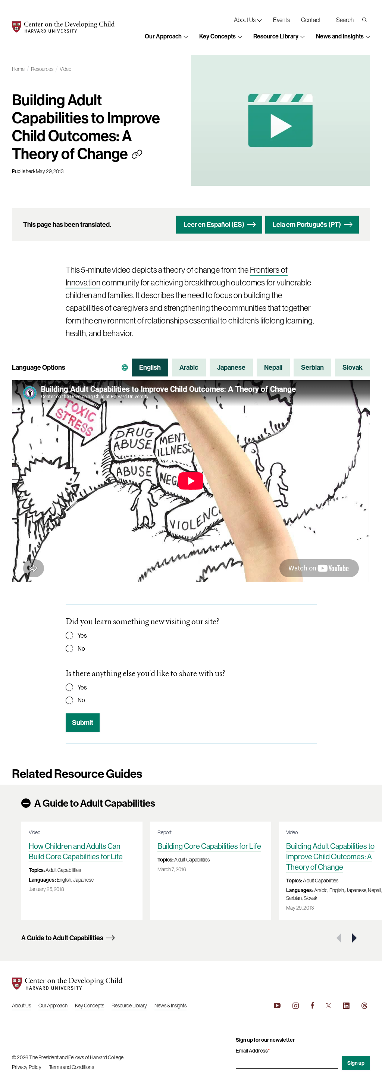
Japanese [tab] (231, 367)
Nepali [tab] (273, 367)
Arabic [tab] (188, 367)
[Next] (354, 938)
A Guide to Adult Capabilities (94, 803)
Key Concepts (89, 1005)
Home (18, 69)
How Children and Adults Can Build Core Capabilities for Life (76, 851)
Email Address (253, 1050)
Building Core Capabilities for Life (209, 846)
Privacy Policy (26, 1067)
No (81, 648)
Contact (311, 20)
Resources (42, 69)
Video (65, 69)
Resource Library (129, 1005)
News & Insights (170, 1005)
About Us (21, 1005)
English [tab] (150, 367)
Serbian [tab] (312, 367)
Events (281, 20)
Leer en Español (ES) (214, 224)
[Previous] (339, 938)
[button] (166, 36)
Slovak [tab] (352, 367)
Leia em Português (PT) (307, 224)
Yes (82, 635)
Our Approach (53, 1005)
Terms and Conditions (71, 1067)
